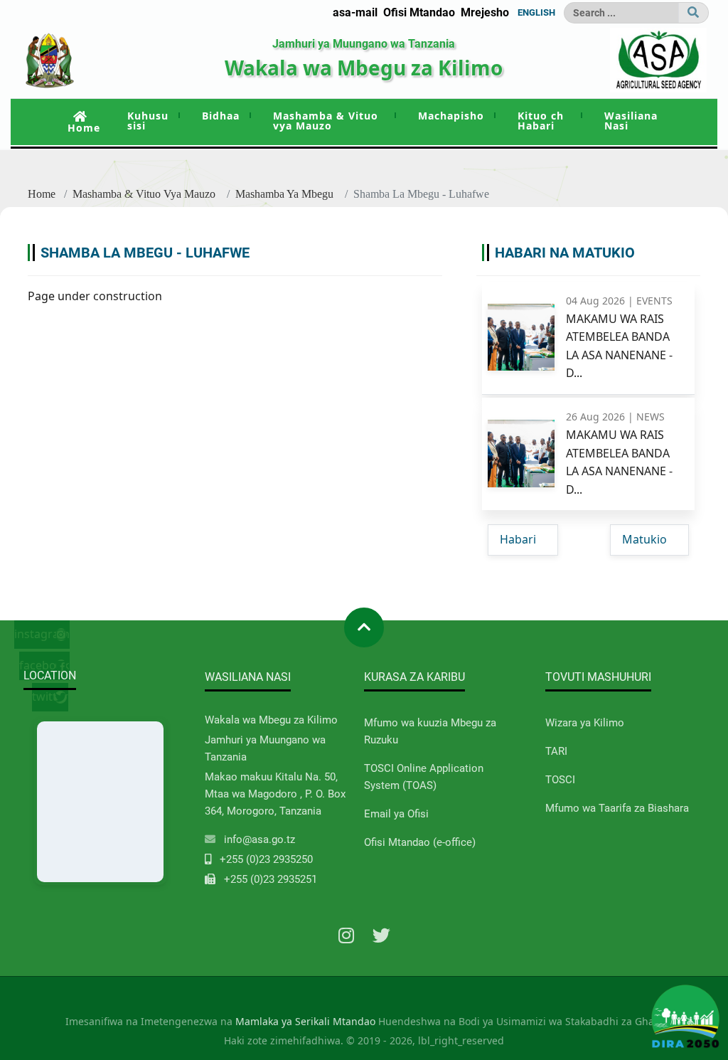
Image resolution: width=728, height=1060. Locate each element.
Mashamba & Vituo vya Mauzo (325, 120)
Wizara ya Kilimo (584, 722)
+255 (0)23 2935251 (270, 879)
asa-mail (355, 12)
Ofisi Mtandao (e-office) (420, 842)
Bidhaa (221, 115)
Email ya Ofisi (396, 813)
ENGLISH (536, 12)
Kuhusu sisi (147, 120)
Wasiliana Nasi (631, 120)
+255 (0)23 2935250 (266, 859)
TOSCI (560, 779)
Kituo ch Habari (541, 120)
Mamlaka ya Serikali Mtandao (305, 1021)
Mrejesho (485, 12)
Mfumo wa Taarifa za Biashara (617, 808)
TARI (556, 751)
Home (84, 127)
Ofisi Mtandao (419, 12)
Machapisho (451, 115)
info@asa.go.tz (259, 839)
